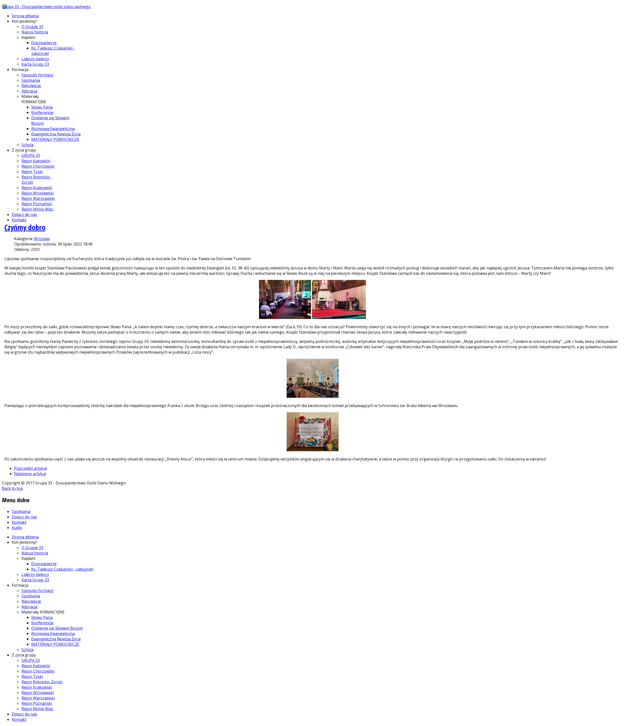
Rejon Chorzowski (37, 166)
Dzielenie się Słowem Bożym (57, 628)
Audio (17, 527)
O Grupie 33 (32, 26)
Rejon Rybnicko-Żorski (41, 682)
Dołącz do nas (24, 214)
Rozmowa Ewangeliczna (53, 128)
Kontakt (19, 220)
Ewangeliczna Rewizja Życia (56, 134)
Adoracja (29, 91)
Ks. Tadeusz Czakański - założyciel (62, 569)
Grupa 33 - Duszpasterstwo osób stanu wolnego (46, 6)
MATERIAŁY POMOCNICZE (55, 139)
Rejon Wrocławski (37, 193)
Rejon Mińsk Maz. (37, 209)
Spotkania (30, 80)
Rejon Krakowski (36, 187)
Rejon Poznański (36, 203)
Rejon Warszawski (38, 198)
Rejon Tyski (32, 171)
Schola (27, 144)
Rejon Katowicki (35, 161)
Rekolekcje (31, 85)
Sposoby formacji (37, 75)
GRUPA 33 (30, 155)
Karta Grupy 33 (35, 64)
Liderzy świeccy (35, 58)
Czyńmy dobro (24, 227)
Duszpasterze (44, 42)
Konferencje (42, 112)
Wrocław (42, 238)
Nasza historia (34, 32)
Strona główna (25, 16)
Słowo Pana (41, 107)
